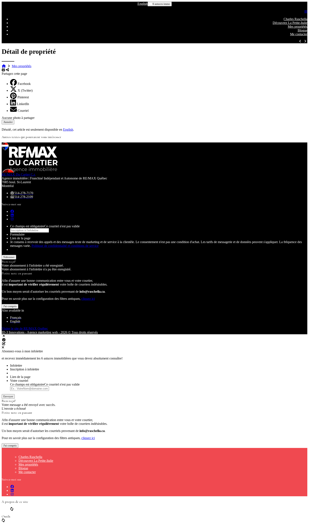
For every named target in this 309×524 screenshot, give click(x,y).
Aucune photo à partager (18, 118)
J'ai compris (10, 306)
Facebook (24, 84)
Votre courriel (19, 380)
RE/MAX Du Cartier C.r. (19, 174)
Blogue (302, 30)
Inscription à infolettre (24, 369)
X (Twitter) (25, 90)
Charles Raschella (295, 19)
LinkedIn (23, 104)
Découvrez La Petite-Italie (290, 23)
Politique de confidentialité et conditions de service (65, 246)
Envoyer (8, 396)
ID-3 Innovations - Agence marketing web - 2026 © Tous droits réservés (50, 332)
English (142, 3)
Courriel (23, 110)
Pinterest (23, 97)
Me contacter (298, 34)
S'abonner (9, 257)
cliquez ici (88, 298)
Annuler (8, 122)
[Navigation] (305, 12)
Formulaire (17, 234)
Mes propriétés (297, 26)
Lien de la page (20, 238)
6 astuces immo (161, 3)
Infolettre (16, 365)
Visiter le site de (25, 328)
